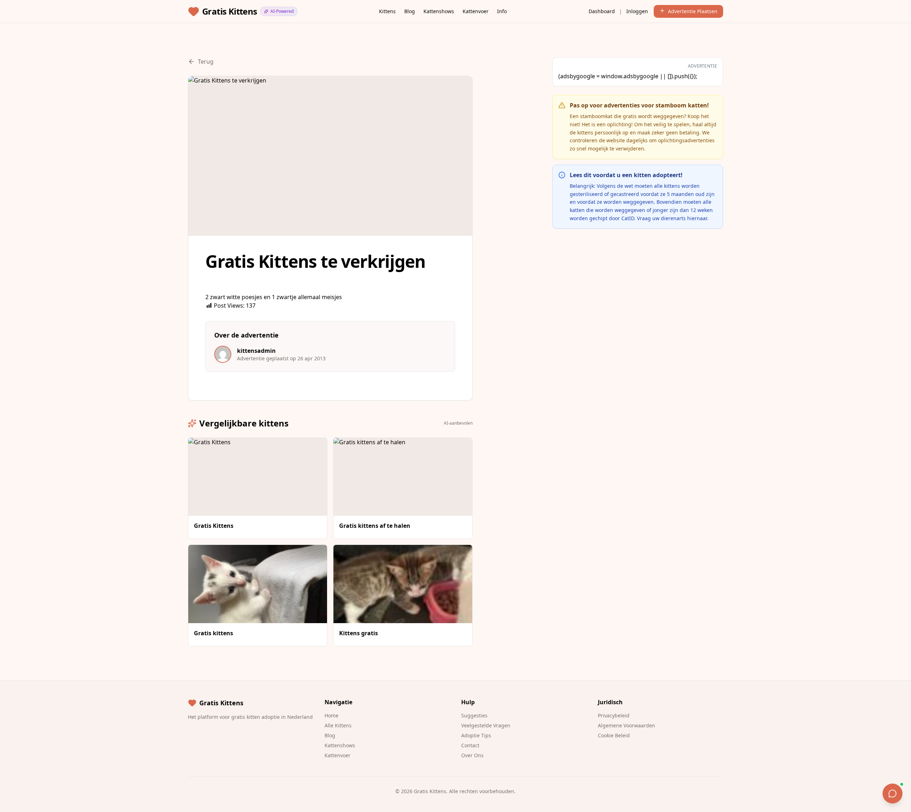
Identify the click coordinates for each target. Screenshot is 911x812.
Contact (470, 745)
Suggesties (474, 715)
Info (502, 11)
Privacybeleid (614, 715)
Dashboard (602, 11)
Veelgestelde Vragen (485, 725)
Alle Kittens (338, 725)
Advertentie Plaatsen (692, 11)
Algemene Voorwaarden (626, 725)
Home (331, 715)
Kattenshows (438, 11)
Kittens (387, 11)
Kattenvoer (476, 11)
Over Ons (472, 755)
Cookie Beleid (614, 735)
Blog (409, 11)
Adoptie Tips (476, 735)
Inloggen (637, 11)
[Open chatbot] (892, 793)
